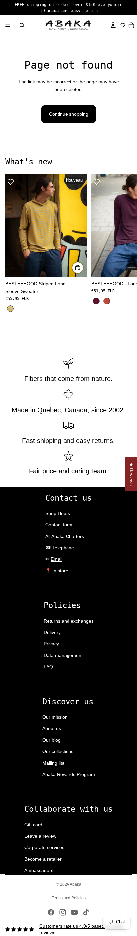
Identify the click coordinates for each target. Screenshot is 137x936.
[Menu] (7, 25)
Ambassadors (38, 870)
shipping (37, 4)
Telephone (63, 547)
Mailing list (53, 763)
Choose (83, 267)
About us (51, 728)
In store (60, 570)
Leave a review (40, 836)
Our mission (55, 717)
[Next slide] (124, 243)
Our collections (57, 751)
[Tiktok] (86, 912)
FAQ (48, 666)
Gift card (33, 824)
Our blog (51, 740)
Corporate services (44, 847)
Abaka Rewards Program (68, 774)
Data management (63, 655)
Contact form (58, 524)
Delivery (52, 632)
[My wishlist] (122, 25)
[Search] (22, 25)
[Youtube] (74, 912)
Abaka (75, 884)
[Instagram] (63, 912)
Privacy (51, 643)
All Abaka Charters (64, 536)
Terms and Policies (69, 898)
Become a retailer (43, 859)
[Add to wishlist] (10, 182)
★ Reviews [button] (131, 473)
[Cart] (131, 25)
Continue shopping (68, 114)
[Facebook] (51, 912)
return (90, 10)
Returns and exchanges (69, 621)
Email (56, 559)
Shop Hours (57, 513)
